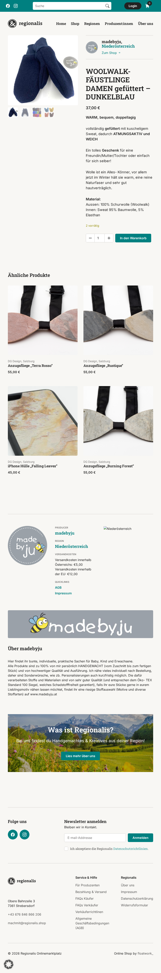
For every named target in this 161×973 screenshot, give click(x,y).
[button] (8, 964)
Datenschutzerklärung (137, 898)
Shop (75, 23)
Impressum (63, 593)
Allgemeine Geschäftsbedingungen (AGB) (92, 923)
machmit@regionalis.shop (27, 923)
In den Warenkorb (133, 238)
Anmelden (140, 838)
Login (133, 6)
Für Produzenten (87, 885)
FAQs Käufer (84, 898)
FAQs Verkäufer (86, 905)
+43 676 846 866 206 (24, 914)
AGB (58, 587)
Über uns (145, 23)
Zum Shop (110, 53)
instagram (16, 6)
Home (61, 23)
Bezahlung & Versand (91, 892)
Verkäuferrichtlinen (89, 912)
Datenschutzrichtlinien (130, 849)
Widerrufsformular (134, 905)
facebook (8, 6)
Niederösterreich (118, 46)
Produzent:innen (119, 23)
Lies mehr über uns (80, 756)
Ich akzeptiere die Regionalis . (109, 849)
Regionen (92, 23)
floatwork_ (145, 953)
